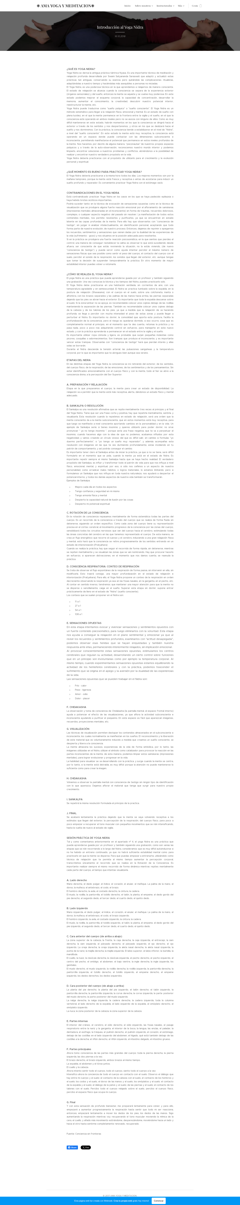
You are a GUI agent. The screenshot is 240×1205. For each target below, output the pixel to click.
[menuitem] (128, 5)
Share (74, 1147)
